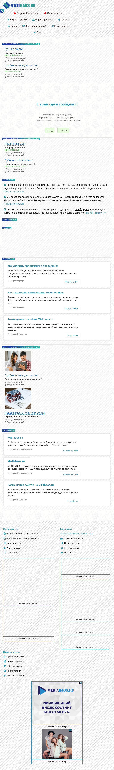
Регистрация (61, 26)
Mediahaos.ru (16, 461)
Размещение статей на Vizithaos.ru (30, 319)
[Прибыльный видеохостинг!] (57, 361)
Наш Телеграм (71, 543)
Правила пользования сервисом (22, 533)
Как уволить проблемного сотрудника (33, 266)
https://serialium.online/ (14, 55)
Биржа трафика (44, 19)
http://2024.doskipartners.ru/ (16, 166)
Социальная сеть (15, 661)
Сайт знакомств (14, 666)
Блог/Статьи (13, 552)
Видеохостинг (14, 671)
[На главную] (19, 5)
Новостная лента (15, 543)
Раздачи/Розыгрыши (27, 13)
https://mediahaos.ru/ (13, 71)
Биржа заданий (18, 19)
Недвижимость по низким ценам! (25, 412)
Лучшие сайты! (14, 49)
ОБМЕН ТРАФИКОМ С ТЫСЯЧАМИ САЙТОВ (20, 44)
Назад (50, 130)
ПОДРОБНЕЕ (71, 281)
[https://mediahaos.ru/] (57, 723)
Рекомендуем (13, 548)
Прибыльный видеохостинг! (22, 65)
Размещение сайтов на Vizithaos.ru (31, 485)
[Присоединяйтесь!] (57, 744)
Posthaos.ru (15, 437)
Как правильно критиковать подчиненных (36, 292)
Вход (39, 32)
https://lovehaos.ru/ (12, 150)
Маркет (64, 19)
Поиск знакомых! (15, 143)
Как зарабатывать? (36, 26)
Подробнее (72, 335)
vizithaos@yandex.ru (74, 538)
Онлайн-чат (70, 552)
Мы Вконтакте (71, 548)
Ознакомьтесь (54, 13)
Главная (63, 130)
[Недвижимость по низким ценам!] (57, 398)
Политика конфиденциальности (22, 538)
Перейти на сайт (70, 450)
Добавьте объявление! (19, 160)
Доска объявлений (16, 675)
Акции (13, 26)
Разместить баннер (28, 603)
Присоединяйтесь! (15, 656)
